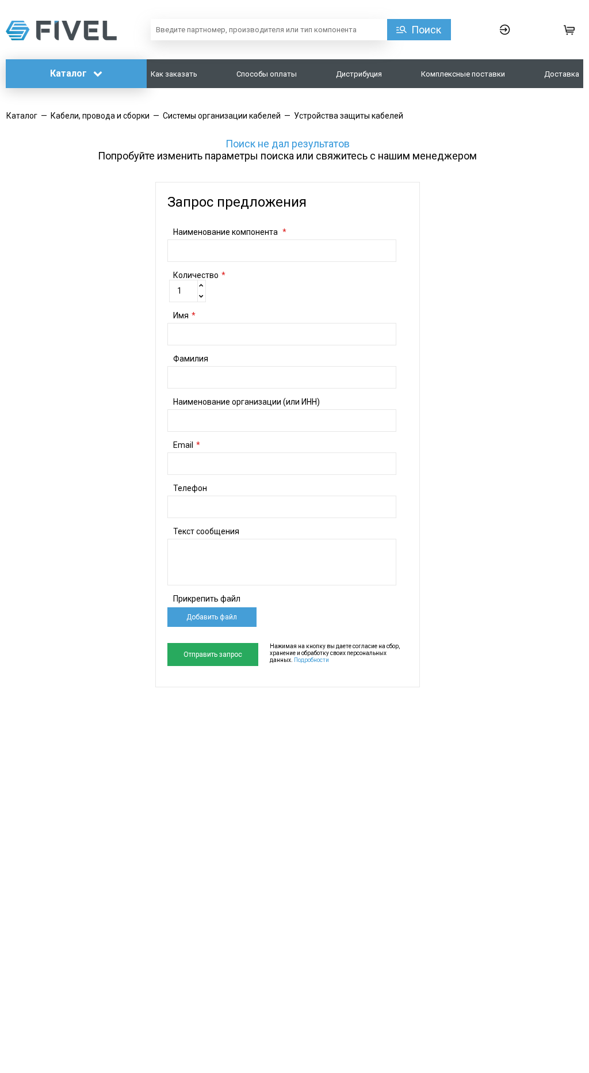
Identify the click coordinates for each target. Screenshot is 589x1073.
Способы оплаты (266, 74)
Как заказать (174, 74)
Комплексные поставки (463, 74)
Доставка (561, 74)
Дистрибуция (359, 74)
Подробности (311, 660)
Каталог (69, 73)
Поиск (426, 30)
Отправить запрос (212, 654)
